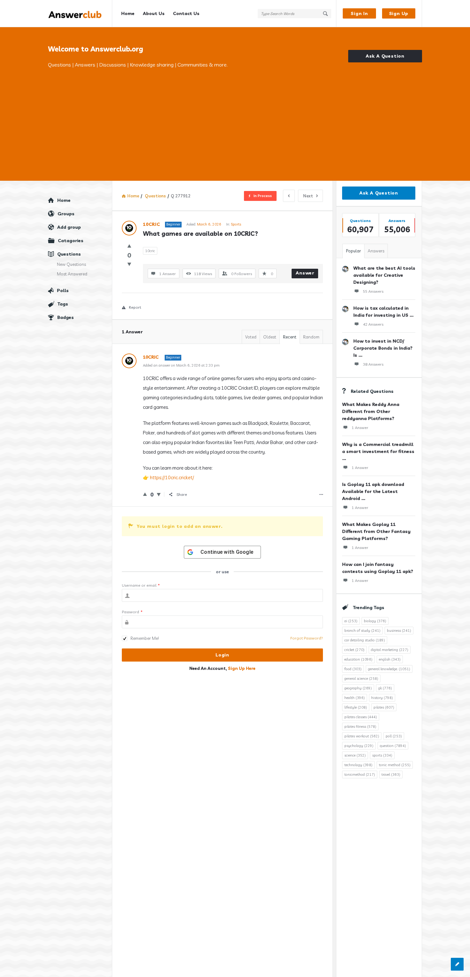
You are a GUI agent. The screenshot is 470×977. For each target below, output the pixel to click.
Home (128, 13)
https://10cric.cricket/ (172, 477)
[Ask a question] (457, 964)
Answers (376, 250)
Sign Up (399, 13)
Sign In (359, 13)
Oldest (269, 336)
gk (385, 688)
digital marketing (389, 649)
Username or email (141, 585)
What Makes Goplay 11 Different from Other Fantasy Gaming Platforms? (376, 531)
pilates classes (360, 717)
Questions (69, 254)
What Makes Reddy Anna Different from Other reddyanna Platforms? (370, 411)
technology (358, 765)
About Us (154, 13)
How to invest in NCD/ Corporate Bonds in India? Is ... (382, 348)
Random (311, 336)
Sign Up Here (241, 668)
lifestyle (355, 707)
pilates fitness (360, 726)
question (393, 745)
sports (382, 755)
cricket (354, 649)
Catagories (70, 240)
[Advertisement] (235, 117)
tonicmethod (359, 774)
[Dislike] (129, 264)
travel (390, 774)
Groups (66, 214)
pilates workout (361, 736)
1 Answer (360, 427)
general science (361, 678)
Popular (353, 250)
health (354, 697)
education (358, 659)
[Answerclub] (80, 13)
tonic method (395, 765)
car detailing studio (364, 640)
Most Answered (72, 273)
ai (350, 621)
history (382, 697)
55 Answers (373, 291)
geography (358, 688)
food (353, 669)
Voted (250, 336)
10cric (150, 251)
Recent (289, 336)
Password (132, 611)
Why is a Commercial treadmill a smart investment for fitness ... (378, 451)
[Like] (129, 246)
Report (135, 307)
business (399, 630)
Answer (305, 273)
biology (375, 621)
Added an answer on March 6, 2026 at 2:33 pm (181, 365)
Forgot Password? (306, 638)
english (390, 659)
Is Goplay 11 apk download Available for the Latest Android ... (373, 491)
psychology (358, 745)
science (355, 755)
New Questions (71, 264)
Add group (69, 227)
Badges (65, 317)
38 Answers (373, 364)
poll (394, 736)
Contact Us (186, 13)
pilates (383, 707)
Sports (236, 224)
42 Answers (373, 324)
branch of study (362, 630)
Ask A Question (385, 56)
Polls (63, 290)
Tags (63, 304)
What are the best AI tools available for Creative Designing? (384, 275)
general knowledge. (389, 669)
